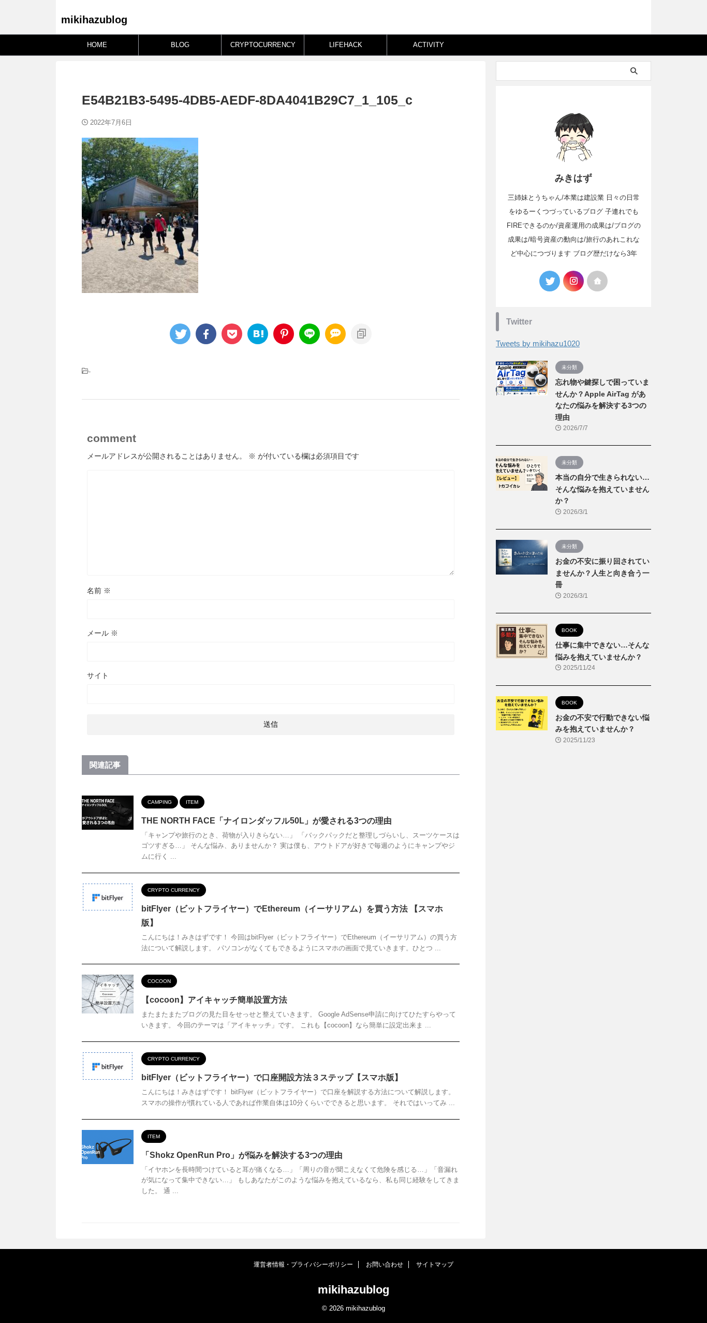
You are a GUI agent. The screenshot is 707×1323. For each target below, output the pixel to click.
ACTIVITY (428, 45)
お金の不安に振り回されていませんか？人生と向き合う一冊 (602, 573)
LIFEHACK (345, 45)
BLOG (180, 45)
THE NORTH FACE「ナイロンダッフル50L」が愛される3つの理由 (266, 820)
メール (102, 633)
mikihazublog (94, 19)
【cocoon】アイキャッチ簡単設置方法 (214, 999)
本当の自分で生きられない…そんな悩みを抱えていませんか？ (602, 489)
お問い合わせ (384, 1264)
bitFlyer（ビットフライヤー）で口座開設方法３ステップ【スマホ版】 (272, 1077)
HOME (97, 45)
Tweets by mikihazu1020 (538, 343)
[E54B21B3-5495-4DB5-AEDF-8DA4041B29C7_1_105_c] (257, 334)
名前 (99, 590)
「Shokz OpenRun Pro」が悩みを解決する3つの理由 (242, 1155)
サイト (98, 675)
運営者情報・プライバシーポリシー (303, 1264)
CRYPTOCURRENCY (263, 45)
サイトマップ (434, 1264)
